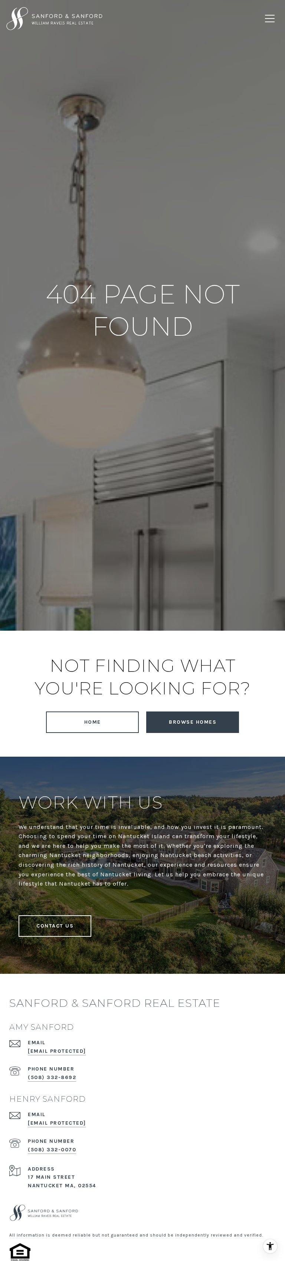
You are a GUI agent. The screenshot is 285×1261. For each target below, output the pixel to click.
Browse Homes (192, 722)
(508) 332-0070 (52, 1149)
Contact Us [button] (54, 926)
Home (92, 722)
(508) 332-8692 (52, 1077)
